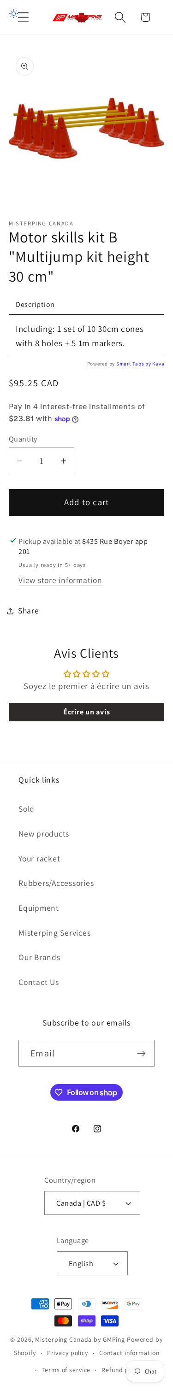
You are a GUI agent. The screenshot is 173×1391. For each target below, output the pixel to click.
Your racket (39, 858)
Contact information (129, 1353)
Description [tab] (35, 304)
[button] (23, 17)
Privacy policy (67, 1353)
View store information (60, 580)
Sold (26, 808)
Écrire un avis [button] (86, 712)
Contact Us (38, 982)
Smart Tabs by (134, 363)
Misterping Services (54, 932)
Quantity (23, 439)
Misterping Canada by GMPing (80, 1339)
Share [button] (28, 610)
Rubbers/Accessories (56, 883)
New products (43, 833)
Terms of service (66, 1370)
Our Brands (39, 957)
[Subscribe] (141, 1053)
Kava (158, 363)
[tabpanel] (87, 336)
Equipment (38, 907)
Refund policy (121, 1370)
